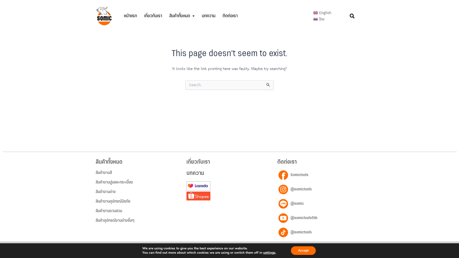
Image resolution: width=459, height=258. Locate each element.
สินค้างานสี (104, 172)
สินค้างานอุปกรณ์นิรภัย (113, 201)
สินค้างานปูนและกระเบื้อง (114, 182)
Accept (303, 250)
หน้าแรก (130, 16)
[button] (182, 16)
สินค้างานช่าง (106, 191)
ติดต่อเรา (230, 16)
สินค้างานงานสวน (109, 211)
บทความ (208, 16)
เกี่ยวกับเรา (153, 16)
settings (269, 253)
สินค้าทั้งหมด (179, 16)
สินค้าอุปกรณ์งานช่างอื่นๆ (115, 220)
